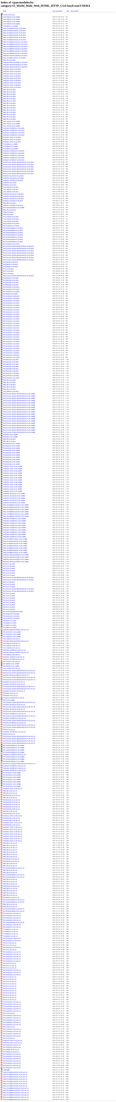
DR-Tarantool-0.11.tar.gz (12, 951)
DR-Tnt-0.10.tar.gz (9, 979)
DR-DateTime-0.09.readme (11, 461)
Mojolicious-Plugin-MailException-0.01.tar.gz (19, 670)
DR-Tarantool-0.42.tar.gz (12, 1063)
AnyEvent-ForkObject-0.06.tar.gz (14, 754)
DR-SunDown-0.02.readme (11, 666)
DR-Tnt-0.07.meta (9, 568)
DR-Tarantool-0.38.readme (12, 772)
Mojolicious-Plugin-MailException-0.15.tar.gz (19, 720)
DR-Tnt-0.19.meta (9, 600)
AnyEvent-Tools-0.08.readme (12, 482)
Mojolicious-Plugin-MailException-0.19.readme (19, 425)
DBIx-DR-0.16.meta (9, 98)
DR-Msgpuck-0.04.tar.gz (11, 897)
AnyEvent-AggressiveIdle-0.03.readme (16, 559)
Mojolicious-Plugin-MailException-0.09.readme (19, 409)
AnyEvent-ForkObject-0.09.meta (13, 150)
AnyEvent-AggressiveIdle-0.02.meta (15, 62)
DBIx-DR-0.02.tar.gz (10, 793)
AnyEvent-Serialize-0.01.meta (13, 175)
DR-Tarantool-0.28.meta (11, 334)
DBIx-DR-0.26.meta (9, 209)
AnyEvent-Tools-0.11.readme (12, 489)
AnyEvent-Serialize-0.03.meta (13, 194)
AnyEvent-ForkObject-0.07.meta (13, 157)
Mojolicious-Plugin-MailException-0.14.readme (19, 414)
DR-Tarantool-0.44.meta (11, 618)
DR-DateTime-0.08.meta (10, 366)
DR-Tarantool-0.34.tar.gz (12, 1033)
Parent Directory (9, 14)
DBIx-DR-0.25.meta (9, 380)
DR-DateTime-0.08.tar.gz (11, 818)
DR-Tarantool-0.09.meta (11, 298)
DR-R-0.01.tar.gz (9, 1013)
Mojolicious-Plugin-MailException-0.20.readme (19, 427)
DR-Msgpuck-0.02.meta (10, 262)
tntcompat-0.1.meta (9, 620)
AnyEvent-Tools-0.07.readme (12, 479)
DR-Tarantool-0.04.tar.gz (12, 920)
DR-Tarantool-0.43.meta (11, 616)
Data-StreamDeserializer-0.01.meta (15, 41)
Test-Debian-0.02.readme (11, 19)
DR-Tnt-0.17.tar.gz (9, 990)
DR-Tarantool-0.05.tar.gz (12, 924)
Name (4, 11)
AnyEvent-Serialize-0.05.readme (14, 502)
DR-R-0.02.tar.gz (9, 1026)
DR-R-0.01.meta (8, 268)
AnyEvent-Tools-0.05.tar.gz (12, 822)
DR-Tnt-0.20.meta (9, 602)
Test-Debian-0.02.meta (10, 189)
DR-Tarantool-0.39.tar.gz (12, 1056)
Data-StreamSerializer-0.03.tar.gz (15, 1074)
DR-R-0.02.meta (8, 271)
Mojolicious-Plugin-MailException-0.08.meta (18, 246)
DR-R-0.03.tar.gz (9, 1038)
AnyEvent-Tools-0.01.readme (12, 466)
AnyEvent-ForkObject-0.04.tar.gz (14, 722)
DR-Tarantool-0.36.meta (11, 355)
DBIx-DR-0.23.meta (9, 112)
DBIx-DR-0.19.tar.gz (10, 863)
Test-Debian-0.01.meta (10, 187)
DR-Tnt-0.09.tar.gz (9, 976)
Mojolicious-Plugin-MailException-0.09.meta (18, 248)
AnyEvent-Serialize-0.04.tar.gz (14, 704)
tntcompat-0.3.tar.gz (10, 931)
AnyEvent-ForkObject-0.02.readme (14, 520)
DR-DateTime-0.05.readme (11, 452)
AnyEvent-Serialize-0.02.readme (14, 495)
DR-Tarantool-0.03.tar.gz (12, 917)
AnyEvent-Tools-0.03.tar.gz (12, 788)
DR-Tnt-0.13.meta (9, 586)
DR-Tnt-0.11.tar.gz (9, 981)
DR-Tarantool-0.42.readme (12, 786)
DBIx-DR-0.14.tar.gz (10, 847)
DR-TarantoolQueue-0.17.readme (13, 756)
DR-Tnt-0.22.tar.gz (9, 983)
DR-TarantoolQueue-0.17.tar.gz (13, 902)
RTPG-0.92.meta (8, 214)
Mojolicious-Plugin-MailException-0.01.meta (18, 162)
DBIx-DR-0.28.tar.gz (10, 890)
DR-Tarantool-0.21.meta (11, 318)
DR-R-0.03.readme (9, 700)
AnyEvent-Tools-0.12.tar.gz (12, 838)
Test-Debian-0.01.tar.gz (11, 638)
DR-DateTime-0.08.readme (11, 459)
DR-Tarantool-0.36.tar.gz (12, 1045)
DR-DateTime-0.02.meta (10, 280)
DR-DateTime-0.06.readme (11, 455)
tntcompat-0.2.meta (9, 622)
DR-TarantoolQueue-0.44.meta (13, 611)
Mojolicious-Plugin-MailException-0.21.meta (18, 588)
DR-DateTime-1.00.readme (11, 464)
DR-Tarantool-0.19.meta (11, 314)
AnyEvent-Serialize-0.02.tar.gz (14, 684)
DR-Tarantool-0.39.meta (11, 373)
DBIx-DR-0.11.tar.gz (10, 843)
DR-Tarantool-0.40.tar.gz (12, 1058)
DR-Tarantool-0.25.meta (11, 327)
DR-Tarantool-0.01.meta (11, 223)
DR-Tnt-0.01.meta (9, 582)
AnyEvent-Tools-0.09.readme (12, 484)
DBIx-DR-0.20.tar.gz (10, 865)
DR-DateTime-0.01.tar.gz (11, 795)
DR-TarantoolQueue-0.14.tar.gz (13, 899)
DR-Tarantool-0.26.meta (11, 330)
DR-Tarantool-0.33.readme (12, 632)
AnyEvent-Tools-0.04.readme (12, 473)
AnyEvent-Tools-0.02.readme (12, 468)
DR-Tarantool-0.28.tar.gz (12, 1015)
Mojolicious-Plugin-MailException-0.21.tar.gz (19, 743)
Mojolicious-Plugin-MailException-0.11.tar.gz (19, 711)
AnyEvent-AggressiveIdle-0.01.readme (16, 554)
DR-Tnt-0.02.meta (9, 563)
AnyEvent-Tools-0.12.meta (12, 141)
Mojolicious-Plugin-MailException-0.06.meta (18, 171)
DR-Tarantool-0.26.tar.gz (12, 1006)
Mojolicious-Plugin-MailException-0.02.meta (18, 164)
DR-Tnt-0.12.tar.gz (9, 965)
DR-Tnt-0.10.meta (9, 573)
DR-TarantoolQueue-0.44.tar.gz (13, 922)
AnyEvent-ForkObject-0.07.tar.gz (14, 765)
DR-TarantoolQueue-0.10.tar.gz (13, 868)
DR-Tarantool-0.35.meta (11, 350)
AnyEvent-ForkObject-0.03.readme (14, 523)
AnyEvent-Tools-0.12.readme (12, 491)
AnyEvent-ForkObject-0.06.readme (14, 529)
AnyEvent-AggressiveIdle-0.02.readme (16, 557)
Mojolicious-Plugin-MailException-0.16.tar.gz (19, 725)
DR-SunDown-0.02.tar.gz (11, 1051)
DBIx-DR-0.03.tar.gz (10, 797)
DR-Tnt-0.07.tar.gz (9, 963)
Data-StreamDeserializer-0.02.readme (16, 507)
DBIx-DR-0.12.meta (9, 89)
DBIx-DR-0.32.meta (9, 441)
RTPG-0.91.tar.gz (9, 729)
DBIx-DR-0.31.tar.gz (10, 906)
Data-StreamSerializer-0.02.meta (14, 28)
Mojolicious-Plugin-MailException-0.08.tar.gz (19, 702)
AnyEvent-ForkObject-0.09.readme (14, 536)
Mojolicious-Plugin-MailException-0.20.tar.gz (19, 740)
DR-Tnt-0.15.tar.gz (9, 986)
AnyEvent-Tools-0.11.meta (12, 139)
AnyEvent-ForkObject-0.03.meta (13, 132)
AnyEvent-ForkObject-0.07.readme (14, 532)
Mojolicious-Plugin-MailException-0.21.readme (19, 430)
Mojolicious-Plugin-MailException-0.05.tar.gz (19, 679)
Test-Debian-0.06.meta (10, 391)
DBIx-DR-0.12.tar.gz (10, 845)
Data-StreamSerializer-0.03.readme (15, 543)
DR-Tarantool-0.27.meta (11, 332)
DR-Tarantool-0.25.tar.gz (12, 1004)
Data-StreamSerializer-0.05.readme (15, 548)
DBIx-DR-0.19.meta (9, 105)
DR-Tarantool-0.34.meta (11, 348)
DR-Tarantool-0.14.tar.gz (12, 958)
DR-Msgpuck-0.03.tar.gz (11, 886)
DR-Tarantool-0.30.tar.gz (12, 1022)
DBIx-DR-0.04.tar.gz (10, 811)
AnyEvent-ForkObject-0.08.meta (13, 159)
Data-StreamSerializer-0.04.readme (15, 545)
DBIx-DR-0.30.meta (9, 439)
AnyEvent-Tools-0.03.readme (12, 470)
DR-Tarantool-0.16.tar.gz (12, 956)
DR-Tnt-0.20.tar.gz (9, 997)
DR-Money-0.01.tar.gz (10, 693)
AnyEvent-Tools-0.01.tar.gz (12, 1040)
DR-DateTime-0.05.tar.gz (11, 806)
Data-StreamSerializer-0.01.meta (14, 57)
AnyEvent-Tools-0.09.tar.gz (12, 833)
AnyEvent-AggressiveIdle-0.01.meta (15, 55)
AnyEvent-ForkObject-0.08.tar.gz (14, 768)
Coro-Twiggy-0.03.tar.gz (11, 668)
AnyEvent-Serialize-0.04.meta (13, 196)
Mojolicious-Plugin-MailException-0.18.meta (18, 275)
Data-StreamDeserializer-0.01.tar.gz (16, 1090)
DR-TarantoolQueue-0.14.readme (13, 752)
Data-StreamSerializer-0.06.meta (14, 37)
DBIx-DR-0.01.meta (9, 114)
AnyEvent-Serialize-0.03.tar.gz (14, 691)
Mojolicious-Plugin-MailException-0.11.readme (19, 411)
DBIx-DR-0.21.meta (9, 110)
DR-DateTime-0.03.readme (11, 448)
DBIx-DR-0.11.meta (9, 91)
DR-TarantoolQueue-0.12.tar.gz (13, 877)
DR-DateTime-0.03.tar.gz (11, 802)
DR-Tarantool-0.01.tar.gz (12, 913)
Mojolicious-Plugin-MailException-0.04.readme (19, 398)
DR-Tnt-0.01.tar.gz (9, 945)
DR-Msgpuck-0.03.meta (10, 264)
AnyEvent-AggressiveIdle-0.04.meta (15, 66)
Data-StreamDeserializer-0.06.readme (16, 516)
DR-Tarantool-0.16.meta (11, 309)
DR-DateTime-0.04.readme (11, 450)
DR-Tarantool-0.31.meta (11, 341)
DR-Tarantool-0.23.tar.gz (12, 1010)
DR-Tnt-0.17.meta (9, 595)
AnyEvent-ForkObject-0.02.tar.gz (14, 713)
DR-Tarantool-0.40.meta (11, 375)
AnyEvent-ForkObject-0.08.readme (14, 534)
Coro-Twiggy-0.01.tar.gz (11, 647)
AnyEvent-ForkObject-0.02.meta (13, 130)
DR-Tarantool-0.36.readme (12, 777)
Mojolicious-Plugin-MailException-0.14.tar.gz (19, 715)
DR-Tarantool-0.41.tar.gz (12, 1060)
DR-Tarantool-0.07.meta (11, 291)
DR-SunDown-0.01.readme (11, 663)
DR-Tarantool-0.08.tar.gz (12, 938)
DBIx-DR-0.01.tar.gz (10, 790)
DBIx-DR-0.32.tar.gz (10, 904)
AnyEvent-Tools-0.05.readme (12, 475)
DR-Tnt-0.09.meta (9, 570)
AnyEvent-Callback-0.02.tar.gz (13, 656)
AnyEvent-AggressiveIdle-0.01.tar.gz (16, 629)
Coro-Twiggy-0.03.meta (10, 221)
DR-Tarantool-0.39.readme (12, 774)
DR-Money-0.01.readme (10, 434)
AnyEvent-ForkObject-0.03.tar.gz (14, 718)
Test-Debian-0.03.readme (11, 21)
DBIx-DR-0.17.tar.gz (10, 854)
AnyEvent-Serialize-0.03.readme (14, 498)
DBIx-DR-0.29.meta (9, 386)
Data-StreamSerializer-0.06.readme (15, 550)
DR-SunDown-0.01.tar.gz (11, 1049)
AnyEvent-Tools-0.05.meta (12, 78)
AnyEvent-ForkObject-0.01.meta (13, 128)
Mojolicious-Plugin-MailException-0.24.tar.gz (19, 763)
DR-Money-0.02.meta (9, 184)
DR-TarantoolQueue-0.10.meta (13, 228)
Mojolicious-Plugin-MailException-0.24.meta (18, 591)
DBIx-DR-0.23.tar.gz (10, 872)
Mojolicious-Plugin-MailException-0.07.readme (19, 405)
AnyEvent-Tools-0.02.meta (12, 71)
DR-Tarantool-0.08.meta (11, 296)
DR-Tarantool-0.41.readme (12, 784)
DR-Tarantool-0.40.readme (12, 781)
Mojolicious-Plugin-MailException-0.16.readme (19, 418)
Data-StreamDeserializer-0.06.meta (15, 53)
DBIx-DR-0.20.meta (9, 107)
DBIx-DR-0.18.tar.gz (10, 856)
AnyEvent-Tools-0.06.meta (12, 80)
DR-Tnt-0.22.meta (9, 607)
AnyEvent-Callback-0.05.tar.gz (13, 697)
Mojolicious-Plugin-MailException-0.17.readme (19, 420)
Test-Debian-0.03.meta (10, 191)
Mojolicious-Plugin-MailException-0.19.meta (18, 577)
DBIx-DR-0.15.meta (9, 96)
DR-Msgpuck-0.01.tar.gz (11, 858)
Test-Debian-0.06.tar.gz (11, 654)
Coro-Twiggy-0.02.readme (11, 123)
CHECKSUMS (6, 1070)
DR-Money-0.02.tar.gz (10, 695)
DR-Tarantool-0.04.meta (11, 287)
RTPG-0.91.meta (8, 212)
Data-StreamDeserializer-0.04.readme (16, 511)
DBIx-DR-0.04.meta (9, 119)
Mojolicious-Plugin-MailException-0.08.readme (19, 407)
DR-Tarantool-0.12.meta (11, 305)
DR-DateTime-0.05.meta (10, 359)
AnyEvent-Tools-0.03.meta (12, 73)
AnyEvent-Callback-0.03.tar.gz (13, 659)
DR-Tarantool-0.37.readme (12, 779)
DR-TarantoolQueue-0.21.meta (13, 241)
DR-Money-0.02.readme (10, 436)
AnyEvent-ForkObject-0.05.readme (14, 527)
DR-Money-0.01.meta (9, 182)
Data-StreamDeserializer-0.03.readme (16, 509)
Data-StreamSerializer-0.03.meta (14, 30)
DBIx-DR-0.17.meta (9, 100)
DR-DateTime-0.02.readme (11, 445)
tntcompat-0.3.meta (9, 625)
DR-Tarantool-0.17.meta (11, 312)
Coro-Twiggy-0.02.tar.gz (11, 661)
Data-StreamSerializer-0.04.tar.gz (15, 1072)
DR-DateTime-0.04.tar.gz (11, 804)
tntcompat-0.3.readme (10, 146)
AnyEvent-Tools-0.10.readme (12, 486)
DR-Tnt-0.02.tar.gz (9, 942)
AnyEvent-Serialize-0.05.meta (13, 198)
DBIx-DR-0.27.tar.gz (10, 888)
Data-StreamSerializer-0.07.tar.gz (15, 1081)
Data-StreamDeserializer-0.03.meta (15, 46)
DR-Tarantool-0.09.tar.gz (12, 940)
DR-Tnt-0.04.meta (9, 566)
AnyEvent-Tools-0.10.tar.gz (12, 840)
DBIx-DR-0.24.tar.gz (10, 879)
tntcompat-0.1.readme (10, 26)
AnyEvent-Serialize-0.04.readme (14, 500)
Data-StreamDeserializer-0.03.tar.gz (16, 1092)
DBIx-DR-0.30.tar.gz (10, 892)
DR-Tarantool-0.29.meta (11, 336)
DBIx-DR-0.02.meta (9, 116)
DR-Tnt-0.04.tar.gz (9, 949)
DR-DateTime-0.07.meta (10, 364)
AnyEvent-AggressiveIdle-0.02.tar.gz (16, 641)
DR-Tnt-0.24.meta (9, 609)
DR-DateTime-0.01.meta (10, 277)
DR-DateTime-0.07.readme (11, 457)
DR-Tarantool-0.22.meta (11, 321)
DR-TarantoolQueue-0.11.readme (13, 747)
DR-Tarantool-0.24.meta (11, 325)
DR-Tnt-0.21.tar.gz (9, 999)
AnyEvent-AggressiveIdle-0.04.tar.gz (16, 675)
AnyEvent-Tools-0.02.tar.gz (12, 1042)
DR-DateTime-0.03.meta (10, 282)
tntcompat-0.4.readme (10, 148)
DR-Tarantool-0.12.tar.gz (12, 954)
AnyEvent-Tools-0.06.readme (12, 477)
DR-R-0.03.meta (8, 273)
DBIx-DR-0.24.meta (9, 203)
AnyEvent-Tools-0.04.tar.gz (12, 815)
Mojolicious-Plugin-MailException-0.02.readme (19, 396)
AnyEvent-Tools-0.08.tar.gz (12, 831)
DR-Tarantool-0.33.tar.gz (12, 1031)
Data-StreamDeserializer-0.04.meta (15, 48)
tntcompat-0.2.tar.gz (10, 936)
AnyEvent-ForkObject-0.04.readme (14, 525)
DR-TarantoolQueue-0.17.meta (13, 237)
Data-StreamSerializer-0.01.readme (15, 538)
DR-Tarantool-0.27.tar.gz (12, 1020)
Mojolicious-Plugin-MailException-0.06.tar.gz (19, 686)
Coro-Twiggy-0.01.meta (10, 216)
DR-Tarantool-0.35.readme (12, 636)
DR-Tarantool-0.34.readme (12, 634)
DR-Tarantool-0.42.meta (11, 613)
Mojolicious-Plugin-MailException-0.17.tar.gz (19, 727)
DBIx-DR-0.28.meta (9, 384)
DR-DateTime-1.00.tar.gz (11, 824)
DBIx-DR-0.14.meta (9, 94)
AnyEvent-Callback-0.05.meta (13, 200)
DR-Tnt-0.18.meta (9, 597)
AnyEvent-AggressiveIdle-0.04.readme (16, 561)
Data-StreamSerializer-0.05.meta (14, 35)
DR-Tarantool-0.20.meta (11, 316)
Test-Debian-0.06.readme (11, 23)
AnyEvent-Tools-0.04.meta (12, 76)
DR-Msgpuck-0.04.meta (10, 266)
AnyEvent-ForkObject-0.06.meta (13, 155)
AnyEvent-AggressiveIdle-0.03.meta (15, 64)
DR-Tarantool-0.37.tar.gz (12, 1054)
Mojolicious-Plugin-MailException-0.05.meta (18, 169)
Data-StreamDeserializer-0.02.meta (15, 44)
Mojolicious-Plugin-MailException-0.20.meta (18, 579)
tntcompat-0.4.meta (9, 627)
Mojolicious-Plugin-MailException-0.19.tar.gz (19, 738)
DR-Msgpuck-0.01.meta (10, 293)
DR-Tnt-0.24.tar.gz (9, 988)
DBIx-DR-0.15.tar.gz (10, 849)
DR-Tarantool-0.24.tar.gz (12, 1001)
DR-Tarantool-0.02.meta (11, 225)
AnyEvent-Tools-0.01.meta (12, 69)
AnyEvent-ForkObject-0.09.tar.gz (14, 770)
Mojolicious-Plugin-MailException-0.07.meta (18, 173)
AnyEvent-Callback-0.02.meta (13, 180)
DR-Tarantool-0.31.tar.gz (12, 1024)
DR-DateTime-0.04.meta (10, 284)
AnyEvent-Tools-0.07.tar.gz (12, 829)
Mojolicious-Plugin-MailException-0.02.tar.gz (19, 672)
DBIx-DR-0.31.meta (9, 389)
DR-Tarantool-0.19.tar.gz (12, 970)
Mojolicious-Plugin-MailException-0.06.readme (19, 402)
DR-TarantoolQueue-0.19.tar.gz (13, 908)
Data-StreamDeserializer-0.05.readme (16, 514)
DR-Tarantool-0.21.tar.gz (12, 974)
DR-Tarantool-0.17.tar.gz (12, 961)
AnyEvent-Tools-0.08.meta (12, 85)
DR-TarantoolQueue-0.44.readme (13, 207)
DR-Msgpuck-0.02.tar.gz (11, 861)
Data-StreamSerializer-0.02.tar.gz (15, 1085)
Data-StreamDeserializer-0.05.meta (15, 51)
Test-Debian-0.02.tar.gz (11, 643)
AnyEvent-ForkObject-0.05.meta (13, 153)
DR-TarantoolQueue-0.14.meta (13, 234)
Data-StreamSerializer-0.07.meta (14, 39)
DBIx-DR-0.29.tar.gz (10, 895)
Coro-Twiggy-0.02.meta (10, 218)
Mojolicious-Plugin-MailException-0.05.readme (19, 400)
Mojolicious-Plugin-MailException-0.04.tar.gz (19, 677)
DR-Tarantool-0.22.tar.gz (12, 1008)
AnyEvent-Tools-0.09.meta (12, 87)
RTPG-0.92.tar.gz (9, 734)
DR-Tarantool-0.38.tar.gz (12, 1047)
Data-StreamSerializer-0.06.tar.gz (15, 1079)
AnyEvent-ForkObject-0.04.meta (13, 135)
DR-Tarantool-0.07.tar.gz (12, 927)
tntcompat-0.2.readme (10, 144)
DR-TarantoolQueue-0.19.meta (13, 239)
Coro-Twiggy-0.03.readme (11, 125)
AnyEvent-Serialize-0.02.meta (13, 178)
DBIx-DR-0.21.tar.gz (10, 870)
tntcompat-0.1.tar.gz (10, 929)
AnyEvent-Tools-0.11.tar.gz (12, 836)
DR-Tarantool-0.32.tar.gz (12, 1029)
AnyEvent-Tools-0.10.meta (12, 137)
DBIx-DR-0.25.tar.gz (10, 881)
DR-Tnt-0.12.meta (9, 584)
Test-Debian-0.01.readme (11, 17)
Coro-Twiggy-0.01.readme (11, 121)
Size (67, 11)
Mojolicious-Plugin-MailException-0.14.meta (18, 253)
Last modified (57, 11)
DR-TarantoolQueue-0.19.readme (13, 759)
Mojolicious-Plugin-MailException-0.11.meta (18, 250)
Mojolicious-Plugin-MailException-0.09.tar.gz (19, 706)
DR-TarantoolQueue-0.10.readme (13, 745)
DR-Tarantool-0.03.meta (11, 243)
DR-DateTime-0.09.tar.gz (11, 820)
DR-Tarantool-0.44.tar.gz (12, 1067)
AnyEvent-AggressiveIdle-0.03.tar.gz (16, 652)
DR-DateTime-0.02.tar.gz (11, 799)
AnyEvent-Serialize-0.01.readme (14, 493)
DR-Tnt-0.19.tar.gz (9, 995)
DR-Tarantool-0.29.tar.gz (12, 1017)
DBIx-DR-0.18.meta (9, 103)
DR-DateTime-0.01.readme (11, 443)
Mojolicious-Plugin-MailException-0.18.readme (19, 423)
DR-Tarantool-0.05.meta (11, 289)
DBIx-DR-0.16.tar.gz (10, 852)
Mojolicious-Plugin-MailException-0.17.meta (18, 259)
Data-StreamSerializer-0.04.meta (14, 32)
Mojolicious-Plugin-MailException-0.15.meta (18, 255)
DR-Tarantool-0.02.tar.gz (12, 915)
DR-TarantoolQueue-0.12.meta (13, 232)
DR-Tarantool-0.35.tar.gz (12, 1035)
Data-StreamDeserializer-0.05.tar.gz (16, 1094)
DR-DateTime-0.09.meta (10, 368)
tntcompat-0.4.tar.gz (10, 933)
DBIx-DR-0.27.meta (9, 382)
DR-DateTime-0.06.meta (10, 361)
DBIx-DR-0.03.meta (9, 60)
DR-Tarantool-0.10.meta (11, 300)
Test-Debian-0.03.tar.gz (11, 645)
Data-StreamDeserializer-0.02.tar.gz (16, 1088)
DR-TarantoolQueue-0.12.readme (13, 750)
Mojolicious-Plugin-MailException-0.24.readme (19, 432)
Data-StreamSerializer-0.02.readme (15, 541)
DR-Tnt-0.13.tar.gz (9, 967)
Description (75, 11)
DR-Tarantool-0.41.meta (11, 377)
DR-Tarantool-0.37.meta (11, 357)
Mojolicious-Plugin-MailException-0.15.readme (19, 416)
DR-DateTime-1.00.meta (10, 371)
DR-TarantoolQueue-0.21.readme (13, 761)
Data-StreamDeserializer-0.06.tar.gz (16, 1099)
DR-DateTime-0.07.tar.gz (11, 813)
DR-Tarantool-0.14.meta (11, 307)
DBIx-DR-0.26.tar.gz (10, 883)
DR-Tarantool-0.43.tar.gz (12, 1065)
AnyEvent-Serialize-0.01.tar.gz (14, 681)
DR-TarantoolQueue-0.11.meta (13, 230)
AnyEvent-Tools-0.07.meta (12, 82)
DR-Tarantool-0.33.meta (11, 346)
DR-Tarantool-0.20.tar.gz (12, 972)
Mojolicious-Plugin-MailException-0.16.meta (18, 257)
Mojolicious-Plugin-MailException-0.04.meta (18, 166)
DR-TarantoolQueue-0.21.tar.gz (13, 911)
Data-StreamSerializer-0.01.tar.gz (15, 1083)
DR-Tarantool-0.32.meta (11, 343)
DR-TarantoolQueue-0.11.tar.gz (13, 874)
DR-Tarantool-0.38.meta (11, 352)
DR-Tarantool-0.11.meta (11, 302)
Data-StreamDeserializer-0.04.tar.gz (16, 1097)
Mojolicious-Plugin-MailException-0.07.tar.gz (19, 688)
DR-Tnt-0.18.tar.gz (9, 992)
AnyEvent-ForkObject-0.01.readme (14, 518)
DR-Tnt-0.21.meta (9, 604)
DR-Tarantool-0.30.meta (11, 339)
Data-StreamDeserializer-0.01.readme (16, 504)
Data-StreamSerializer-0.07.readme (15, 552)
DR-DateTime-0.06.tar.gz (11, 809)
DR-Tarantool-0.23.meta (11, 323)
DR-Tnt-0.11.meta (9, 575)
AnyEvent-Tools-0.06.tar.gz (12, 827)
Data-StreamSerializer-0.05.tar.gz (15, 1076)
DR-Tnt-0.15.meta (9, 593)
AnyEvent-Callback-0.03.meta (13, 205)
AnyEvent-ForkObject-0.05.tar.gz (14, 731)
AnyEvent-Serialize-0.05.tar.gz (14, 709)
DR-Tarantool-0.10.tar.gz (12, 947)
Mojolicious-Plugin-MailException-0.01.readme (19, 393)
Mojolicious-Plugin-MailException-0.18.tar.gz (19, 736)
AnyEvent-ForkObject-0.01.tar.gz (14, 650)
